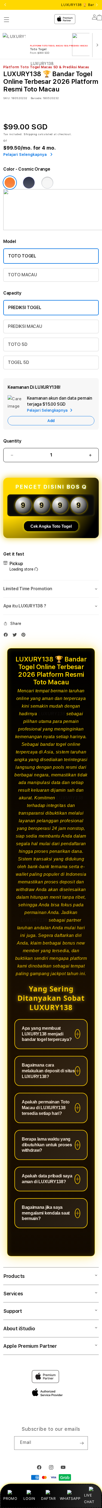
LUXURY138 (51, 713)
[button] (51, 588)
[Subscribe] (82, 1443)
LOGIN (29, 1498)
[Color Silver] (47, 183)
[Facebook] (7, 636)
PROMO (10, 1498)
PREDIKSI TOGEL (24, 307)
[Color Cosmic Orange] (9, 182)
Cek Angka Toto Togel (51, 526)
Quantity (12, 441)
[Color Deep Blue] (29, 183)
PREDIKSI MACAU (25, 326)
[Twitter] (16, 636)
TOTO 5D (17, 344)
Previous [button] (5, 5)
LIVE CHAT (89, 1498)
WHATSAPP (70, 1498)
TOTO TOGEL (22, 256)
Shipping (30, 134)
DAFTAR (48, 1498)
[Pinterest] (25, 636)
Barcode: (36, 98)
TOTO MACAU (22, 274)
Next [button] (97, 5)
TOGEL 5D (18, 362)
